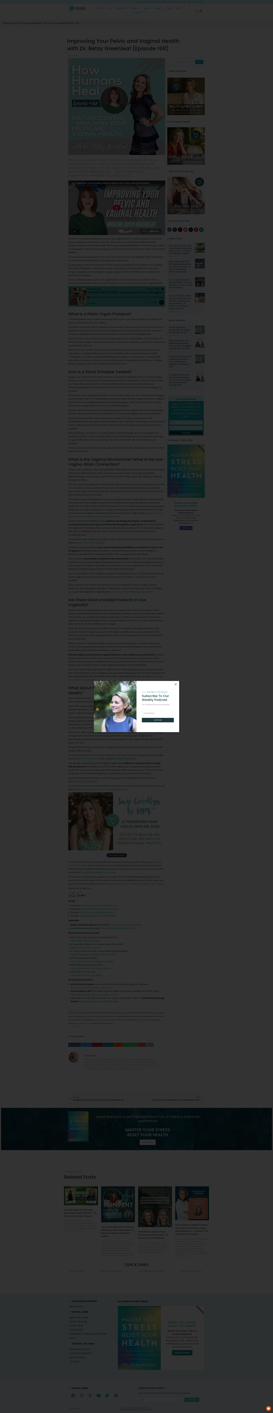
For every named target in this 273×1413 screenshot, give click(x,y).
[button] (268, 1408)
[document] (136, 706)
